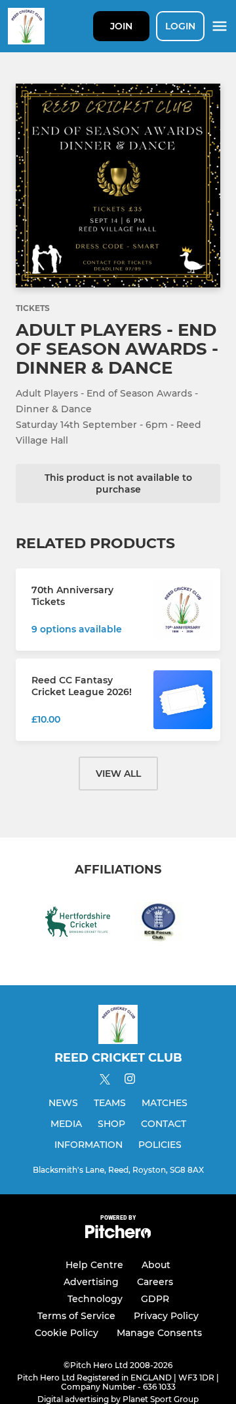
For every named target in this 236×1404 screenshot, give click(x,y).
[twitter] (105, 1081)
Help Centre (94, 1265)
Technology (95, 1299)
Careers (155, 1282)
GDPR (155, 1299)
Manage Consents (159, 1333)
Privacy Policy (166, 1316)
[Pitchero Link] (118, 1235)
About (156, 1265)
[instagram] (129, 1081)
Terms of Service (76, 1316)
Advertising (91, 1282)
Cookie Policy (66, 1333)
